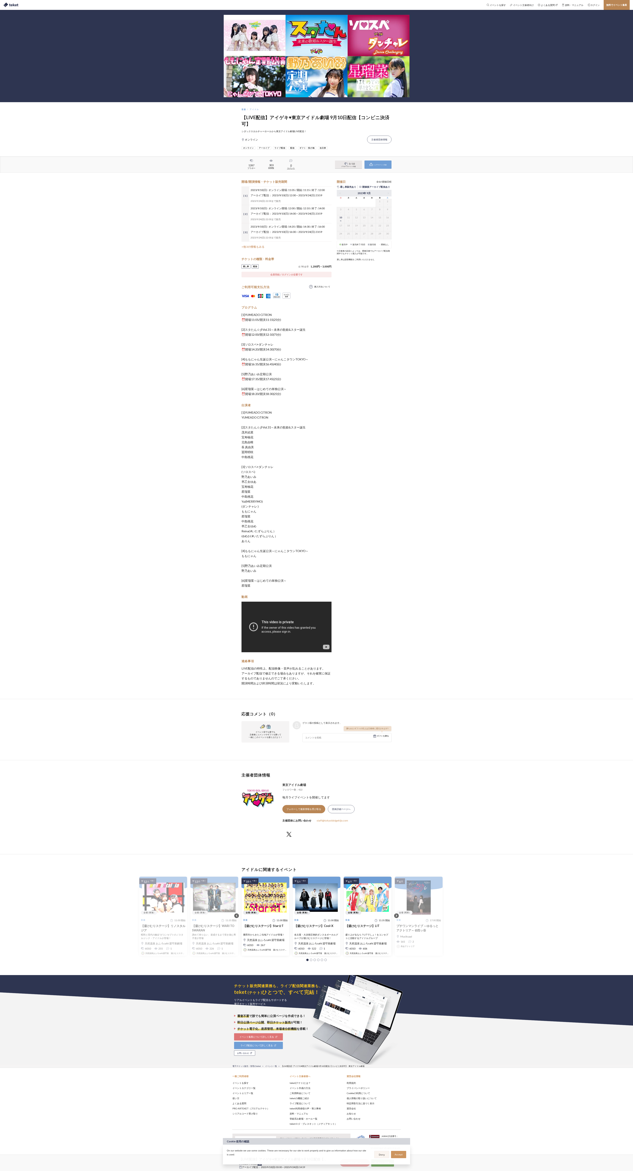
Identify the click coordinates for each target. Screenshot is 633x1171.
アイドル (254, 109)
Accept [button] (399, 1154)
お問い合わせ (354, 1118)
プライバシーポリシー (358, 1088)
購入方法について (322, 286)
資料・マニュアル (299, 1113)
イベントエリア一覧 (242, 1093)
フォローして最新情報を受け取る (303, 809)
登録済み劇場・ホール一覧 (303, 1118)
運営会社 (351, 1108)
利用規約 (351, 1083)
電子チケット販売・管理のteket (246, 1066)
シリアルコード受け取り (245, 1113)
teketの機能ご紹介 (299, 1098)
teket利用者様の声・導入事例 (305, 1108)
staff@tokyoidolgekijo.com (332, 820)
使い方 (235, 1098)
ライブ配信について (300, 1103)
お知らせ (351, 1113)
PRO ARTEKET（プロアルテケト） (250, 1108)
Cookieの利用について (358, 1093)
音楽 (243, 109)
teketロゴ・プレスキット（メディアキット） (313, 1123)
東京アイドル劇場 (294, 785)
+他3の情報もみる (253, 246)
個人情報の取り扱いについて (362, 1098)
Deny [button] (382, 1154)
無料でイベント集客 (616, 4)
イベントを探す (240, 1083)
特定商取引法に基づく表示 (360, 1103)
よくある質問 (239, 1103)
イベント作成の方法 (300, 1088)
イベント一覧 (271, 1066)
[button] (307, 960)
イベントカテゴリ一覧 (244, 1088)
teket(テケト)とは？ (300, 1083)
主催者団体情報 (379, 139)
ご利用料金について (300, 1093)
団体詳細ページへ (341, 809)
